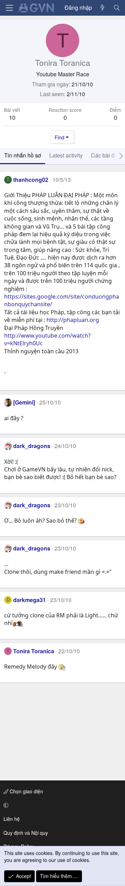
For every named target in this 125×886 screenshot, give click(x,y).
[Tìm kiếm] (116, 7)
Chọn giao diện (25, 791)
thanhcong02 (30, 180)
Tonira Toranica (33, 651)
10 (12, 117)
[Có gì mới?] (102, 7)
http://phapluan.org (73, 320)
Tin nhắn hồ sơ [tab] (22, 155)
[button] (61, 805)
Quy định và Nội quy (25, 832)
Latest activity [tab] (66, 155)
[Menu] (9, 7)
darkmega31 (29, 600)
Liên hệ (11, 818)
